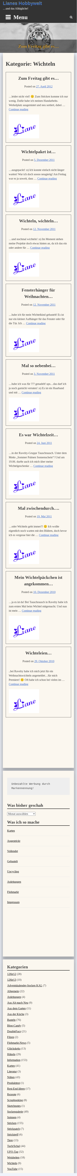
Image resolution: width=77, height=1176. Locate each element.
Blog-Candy (14, 1025)
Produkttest (13, 1082)
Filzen (10, 1037)
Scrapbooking (15, 1100)
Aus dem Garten (16, 1008)
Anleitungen (14, 881)
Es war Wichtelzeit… (38, 434)
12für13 (11, 979)
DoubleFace (14, 1031)
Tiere (10, 1140)
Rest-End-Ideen (16, 1088)
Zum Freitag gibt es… (38, 78)
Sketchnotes (14, 1105)
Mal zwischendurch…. (38, 508)
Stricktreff (12, 1134)
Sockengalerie (15, 1111)
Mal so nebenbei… (38, 365)
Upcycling (13, 871)
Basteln (11, 1019)
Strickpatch (13, 1128)
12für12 (11, 974)
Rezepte (11, 1094)
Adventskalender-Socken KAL (24, 985)
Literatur (12, 1071)
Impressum (13, 902)
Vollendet (12, 851)
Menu (20, 17)
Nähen (11, 1077)
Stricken (11, 1123)
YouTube (12, 1168)
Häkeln (11, 1054)
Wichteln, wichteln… (38, 221)
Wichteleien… (38, 653)
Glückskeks (13, 1048)
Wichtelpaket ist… (38, 151)
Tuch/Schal (13, 1146)
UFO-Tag (12, 1151)
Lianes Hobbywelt (22, 3)
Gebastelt (12, 861)
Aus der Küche (15, 1014)
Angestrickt (13, 840)
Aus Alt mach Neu (17, 1002)
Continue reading (18, 109)
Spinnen (11, 1117)
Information (13, 1060)
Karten (11, 830)
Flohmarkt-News (16, 1042)
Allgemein (13, 991)
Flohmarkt (13, 891)
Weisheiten (13, 1157)
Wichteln (12, 1163)
